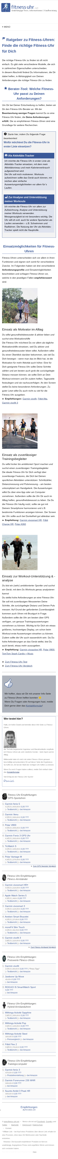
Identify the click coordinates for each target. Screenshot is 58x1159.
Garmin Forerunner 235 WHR (20, 1080)
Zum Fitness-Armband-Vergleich (43, 947)
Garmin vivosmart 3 (15, 906)
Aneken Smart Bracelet (16, 916)
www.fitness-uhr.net (11, 1121)
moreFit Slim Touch (15, 927)
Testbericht (12, 809)
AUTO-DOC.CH (29, 1110)
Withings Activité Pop (15, 1023)
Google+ (49, 1121)
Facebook (41, 1121)
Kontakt (8, 1128)
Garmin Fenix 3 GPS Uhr (17, 835)
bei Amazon (25, 809)
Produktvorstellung (15, 1075)
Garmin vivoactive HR (31, 649)
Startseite (15, 1125)
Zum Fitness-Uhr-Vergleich (18, 665)
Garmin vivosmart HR (31, 520)
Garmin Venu (11, 814)
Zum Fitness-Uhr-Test (16, 661)
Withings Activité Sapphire (18, 1012)
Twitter (4, 1125)
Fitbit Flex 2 (11, 1044)
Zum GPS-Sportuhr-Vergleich (44, 866)
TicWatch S (10, 846)
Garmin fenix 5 (12, 804)
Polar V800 (48, 649)
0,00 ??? (25, 807)
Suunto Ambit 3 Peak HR (17, 1091)
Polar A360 (20, 524)
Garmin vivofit (30, 398)
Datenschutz (38, 1125)
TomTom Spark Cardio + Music (17, 653)
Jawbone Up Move (14, 976)
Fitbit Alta (42, 398)
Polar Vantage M (13, 856)
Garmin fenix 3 (12, 1069)
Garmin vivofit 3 (10, 402)
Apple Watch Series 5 (16, 895)
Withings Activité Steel (16, 1033)
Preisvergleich (13, 1039)
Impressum (26, 1125)
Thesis (34, 1152)
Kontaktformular (34, 705)
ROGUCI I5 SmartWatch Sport (20, 987)
